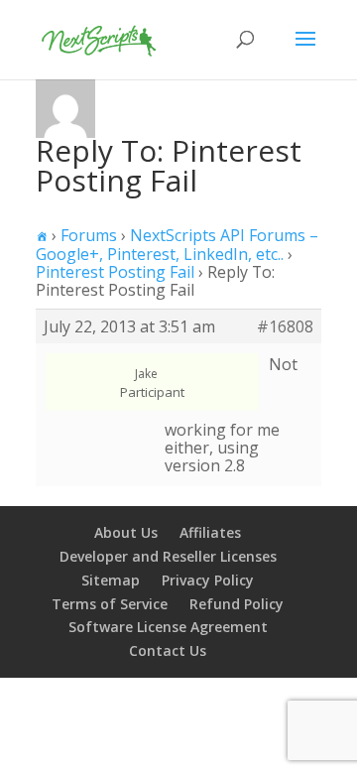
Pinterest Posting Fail (115, 272)
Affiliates (210, 532)
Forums (88, 235)
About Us (126, 532)
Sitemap (110, 580)
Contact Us (167, 650)
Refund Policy (236, 603)
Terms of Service (110, 603)
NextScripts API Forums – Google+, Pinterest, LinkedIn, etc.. (177, 244)
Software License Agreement (168, 626)
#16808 (285, 326)
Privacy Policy (208, 580)
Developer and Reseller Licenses (168, 556)
